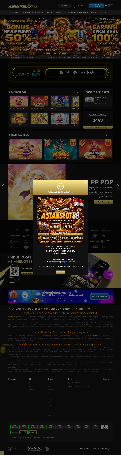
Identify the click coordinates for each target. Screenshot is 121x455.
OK (60, 272)
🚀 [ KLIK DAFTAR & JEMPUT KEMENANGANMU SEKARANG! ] (60, 266)
